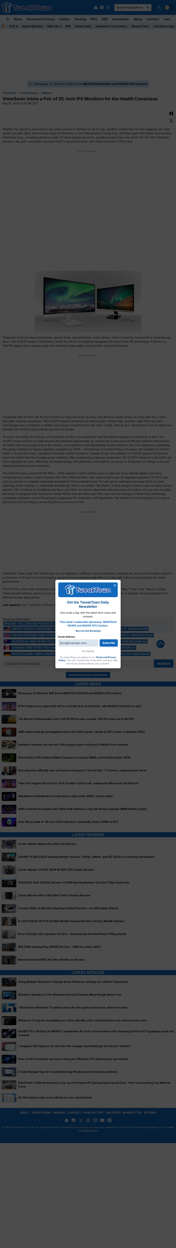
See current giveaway (88, 630)
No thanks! (88, 651)
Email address (66, 636)
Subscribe (108, 642)
